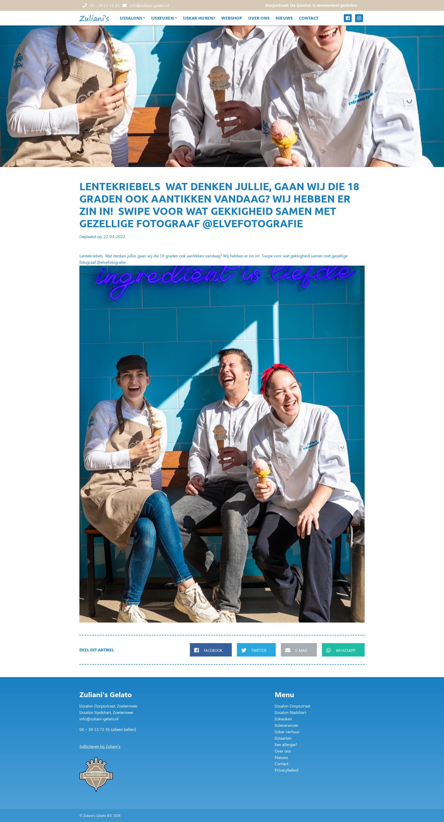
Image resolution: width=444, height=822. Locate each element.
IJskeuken (162, 18)
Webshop (231, 18)
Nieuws (284, 18)
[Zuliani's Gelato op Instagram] (359, 18)
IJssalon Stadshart (290, 712)
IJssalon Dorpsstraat (292, 706)
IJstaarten (283, 738)
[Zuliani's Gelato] (94, 18)
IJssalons (131, 18)
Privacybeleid (286, 770)
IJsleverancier (287, 725)
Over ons (259, 18)
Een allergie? (286, 744)
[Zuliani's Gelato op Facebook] (347, 18)
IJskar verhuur (287, 731)
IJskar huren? (199, 18)
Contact (309, 18)
